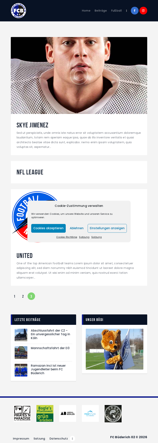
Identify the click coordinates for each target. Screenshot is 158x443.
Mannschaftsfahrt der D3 (50, 348)
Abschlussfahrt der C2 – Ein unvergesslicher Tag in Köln (50, 334)
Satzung (84, 237)
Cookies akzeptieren (48, 228)
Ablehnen (77, 228)
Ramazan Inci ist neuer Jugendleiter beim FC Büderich (48, 369)
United (25, 255)
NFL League (30, 172)
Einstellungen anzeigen (107, 228)
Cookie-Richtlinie (66, 237)
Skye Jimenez (33, 125)
